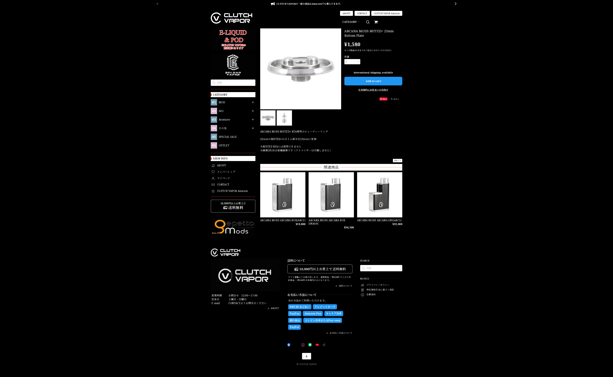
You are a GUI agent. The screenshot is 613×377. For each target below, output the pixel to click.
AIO (221, 111)
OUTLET (224, 145)
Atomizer (224, 119)
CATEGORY (349, 22)
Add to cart (373, 81)
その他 (223, 128)
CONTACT (362, 13)
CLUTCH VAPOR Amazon (387, 13)
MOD (222, 102)
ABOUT (346, 13)
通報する (397, 160)
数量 (346, 56)
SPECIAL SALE (228, 136)
